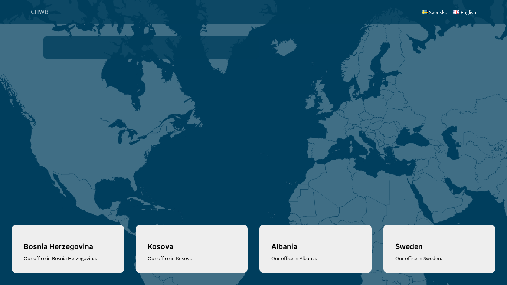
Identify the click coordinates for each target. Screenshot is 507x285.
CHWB (39, 12)
